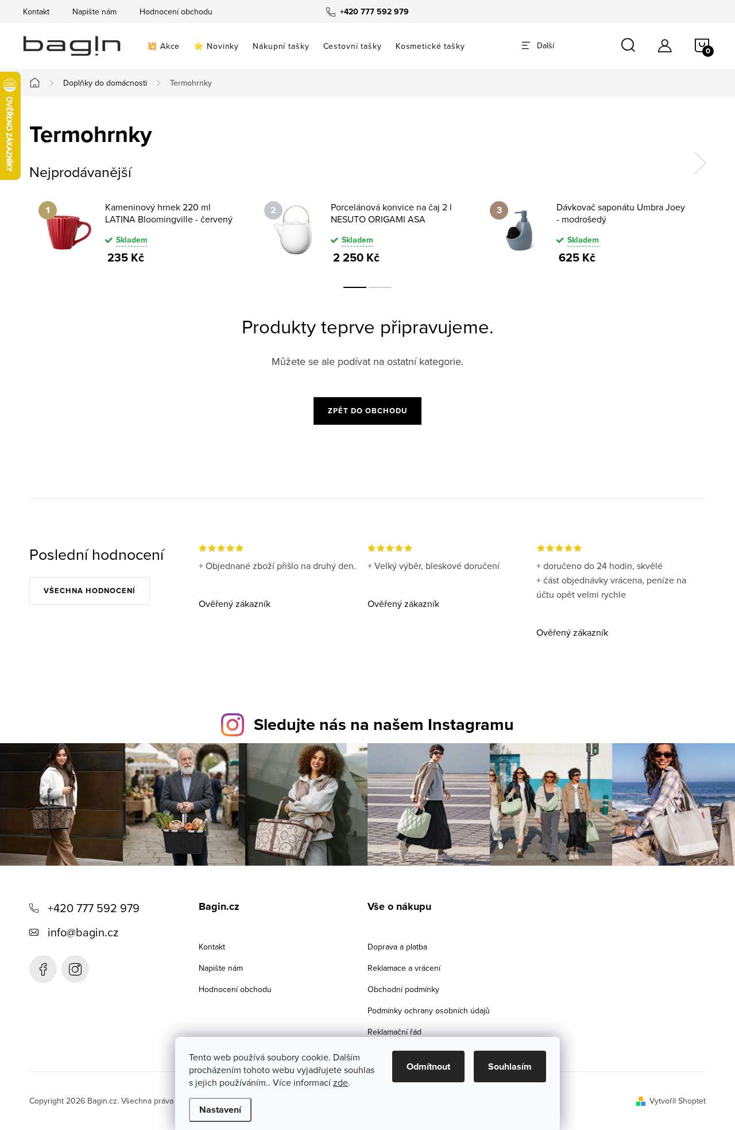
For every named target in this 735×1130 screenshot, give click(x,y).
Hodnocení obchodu (176, 11)
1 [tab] (354, 287)
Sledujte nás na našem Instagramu (384, 724)
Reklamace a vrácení (404, 968)
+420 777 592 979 (94, 908)
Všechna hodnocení (90, 590)
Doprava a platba (397, 946)
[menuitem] (163, 46)
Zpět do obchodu (367, 410)
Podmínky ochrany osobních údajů (429, 1010)
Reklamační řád (394, 1032)
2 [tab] (380, 287)
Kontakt (36, 11)
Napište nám (94, 11)
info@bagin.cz (83, 932)
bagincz (75, 969)
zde (340, 1082)
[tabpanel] (142, 232)
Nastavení (220, 1109)
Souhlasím (510, 1066)
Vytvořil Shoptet (677, 1100)
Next (700, 163)
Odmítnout (428, 1066)
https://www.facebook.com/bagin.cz (43, 969)
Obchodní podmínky (403, 989)
